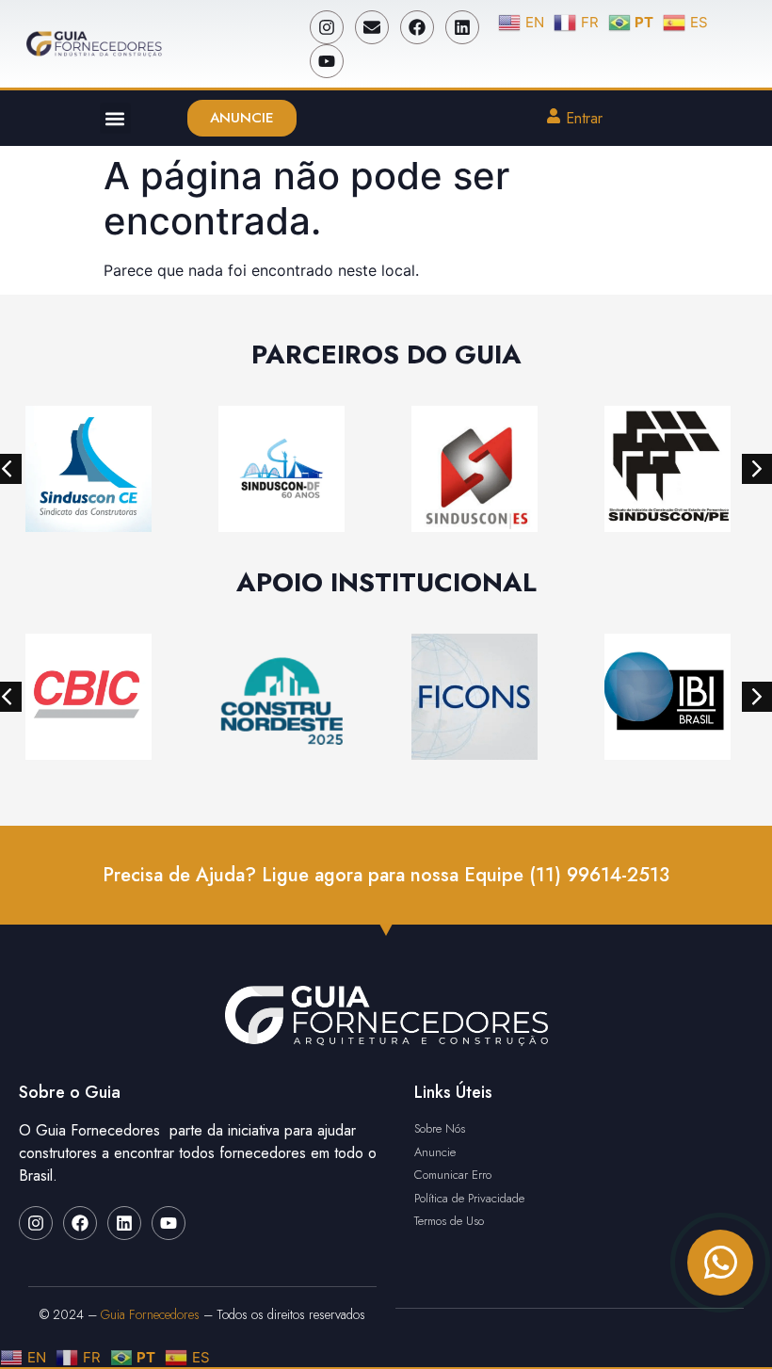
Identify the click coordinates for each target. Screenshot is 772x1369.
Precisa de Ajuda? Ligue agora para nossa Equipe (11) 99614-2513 (386, 875)
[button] (115, 118)
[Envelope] (372, 27)
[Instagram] (327, 27)
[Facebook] (417, 27)
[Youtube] (327, 61)
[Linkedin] (462, 27)
